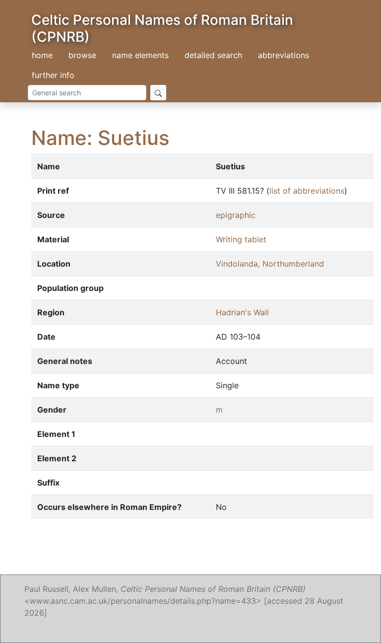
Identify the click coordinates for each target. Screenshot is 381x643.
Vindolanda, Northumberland (270, 264)
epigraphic (235, 215)
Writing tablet (241, 239)
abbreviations (283, 55)
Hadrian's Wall (242, 312)
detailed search (213, 55)
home (42, 55)
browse (82, 55)
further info (53, 75)
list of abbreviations (306, 191)
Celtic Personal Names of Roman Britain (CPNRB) (162, 28)
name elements (140, 55)
